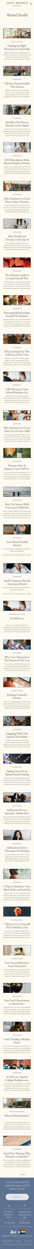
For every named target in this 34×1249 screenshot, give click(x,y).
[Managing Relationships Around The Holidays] (17, 300)
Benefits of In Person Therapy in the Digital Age (17, 125)
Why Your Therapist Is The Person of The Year (17, 658)
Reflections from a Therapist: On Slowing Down (17, 851)
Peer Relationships (17, 1111)
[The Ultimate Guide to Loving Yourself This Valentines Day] (17, 262)
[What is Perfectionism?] (17, 1103)
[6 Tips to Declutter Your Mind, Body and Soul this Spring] (17, 874)
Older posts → (23, 1174)
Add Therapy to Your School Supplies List (17, 390)
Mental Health (17, 41)
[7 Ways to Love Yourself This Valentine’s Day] (17, 911)
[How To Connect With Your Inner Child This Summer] (17, 492)
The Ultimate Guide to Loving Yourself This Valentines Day (17, 278)
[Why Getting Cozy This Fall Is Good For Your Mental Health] (17, 339)
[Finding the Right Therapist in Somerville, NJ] (17, 33)
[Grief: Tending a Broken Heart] (17, 1027)
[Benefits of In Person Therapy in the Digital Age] (17, 110)
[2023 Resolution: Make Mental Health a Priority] (17, 147)
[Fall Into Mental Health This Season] (17, 71)
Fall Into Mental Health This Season (17, 85)
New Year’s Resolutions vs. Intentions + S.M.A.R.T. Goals (17, 1004)
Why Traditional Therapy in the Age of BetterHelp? (17, 239)
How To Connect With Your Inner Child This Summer (17, 507)
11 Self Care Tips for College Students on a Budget (17, 1080)
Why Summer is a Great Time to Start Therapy (17, 200)
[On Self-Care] (17, 606)
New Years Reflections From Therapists (17, 964)
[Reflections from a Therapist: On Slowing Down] (17, 835)
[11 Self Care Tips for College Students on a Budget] (17, 1064)
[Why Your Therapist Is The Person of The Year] (17, 645)
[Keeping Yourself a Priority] (17, 682)
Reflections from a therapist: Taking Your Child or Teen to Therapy (17, 813)
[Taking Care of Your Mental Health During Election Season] (17, 759)
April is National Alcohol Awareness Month (17, 582)
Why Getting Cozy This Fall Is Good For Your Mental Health (17, 355)
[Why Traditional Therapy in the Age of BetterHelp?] (17, 224)
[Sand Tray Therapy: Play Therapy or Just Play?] (17, 1141)
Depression (17, 79)
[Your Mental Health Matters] (17, 529)
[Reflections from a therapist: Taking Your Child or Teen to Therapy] (17, 797)
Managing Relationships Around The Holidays (17, 314)
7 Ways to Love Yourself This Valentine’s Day (17, 925)
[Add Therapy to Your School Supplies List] (17, 377)
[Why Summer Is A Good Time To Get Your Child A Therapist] (17, 415)
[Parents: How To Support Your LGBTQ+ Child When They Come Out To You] (17, 453)
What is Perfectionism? (17, 1115)
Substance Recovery (17, 614)
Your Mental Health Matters (17, 543)
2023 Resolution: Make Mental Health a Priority (17, 161)
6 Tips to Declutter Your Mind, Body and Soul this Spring (17, 889)
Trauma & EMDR (17, 690)
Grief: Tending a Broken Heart (17, 1041)
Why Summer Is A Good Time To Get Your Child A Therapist (17, 431)
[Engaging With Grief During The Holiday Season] (17, 721)
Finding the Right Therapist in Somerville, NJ (17, 49)
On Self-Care (17, 618)
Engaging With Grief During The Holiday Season (17, 737)
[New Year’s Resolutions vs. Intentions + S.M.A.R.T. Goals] (17, 988)
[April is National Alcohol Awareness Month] (17, 568)
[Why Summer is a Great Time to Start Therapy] (17, 186)
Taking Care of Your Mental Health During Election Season (17, 774)
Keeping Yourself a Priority (17, 696)
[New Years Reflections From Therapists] (17, 950)
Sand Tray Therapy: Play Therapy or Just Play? (17, 1155)
